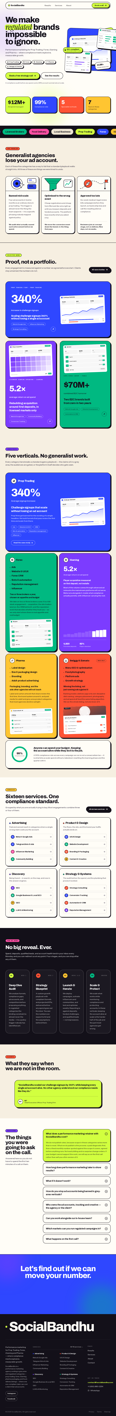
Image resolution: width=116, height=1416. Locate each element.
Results (48, 5)
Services (58, 5)
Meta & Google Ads (40, 1358)
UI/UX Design (65, 1358)
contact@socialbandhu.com (61, 1302)
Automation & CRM (67, 1386)
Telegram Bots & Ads (41, 1361)
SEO (34, 1378)
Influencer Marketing (40, 1365)
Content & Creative (67, 1368)
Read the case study (22, 543)
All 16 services (76, 1347)
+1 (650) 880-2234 (95, 1386)
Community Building (40, 1368)
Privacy (91, 1412)
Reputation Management (69, 1389)
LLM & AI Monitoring (40, 1389)
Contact (91, 1363)
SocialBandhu (17, 5)
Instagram (11, 1393)
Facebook (11, 1399)
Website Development (68, 1361)
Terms (99, 1412)
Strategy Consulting (67, 1378)
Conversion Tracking (67, 1382)
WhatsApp (95, 1390)
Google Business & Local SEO (44, 1382)
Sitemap (107, 1412)
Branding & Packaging (68, 1365)
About (68, 5)
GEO (34, 1386)
